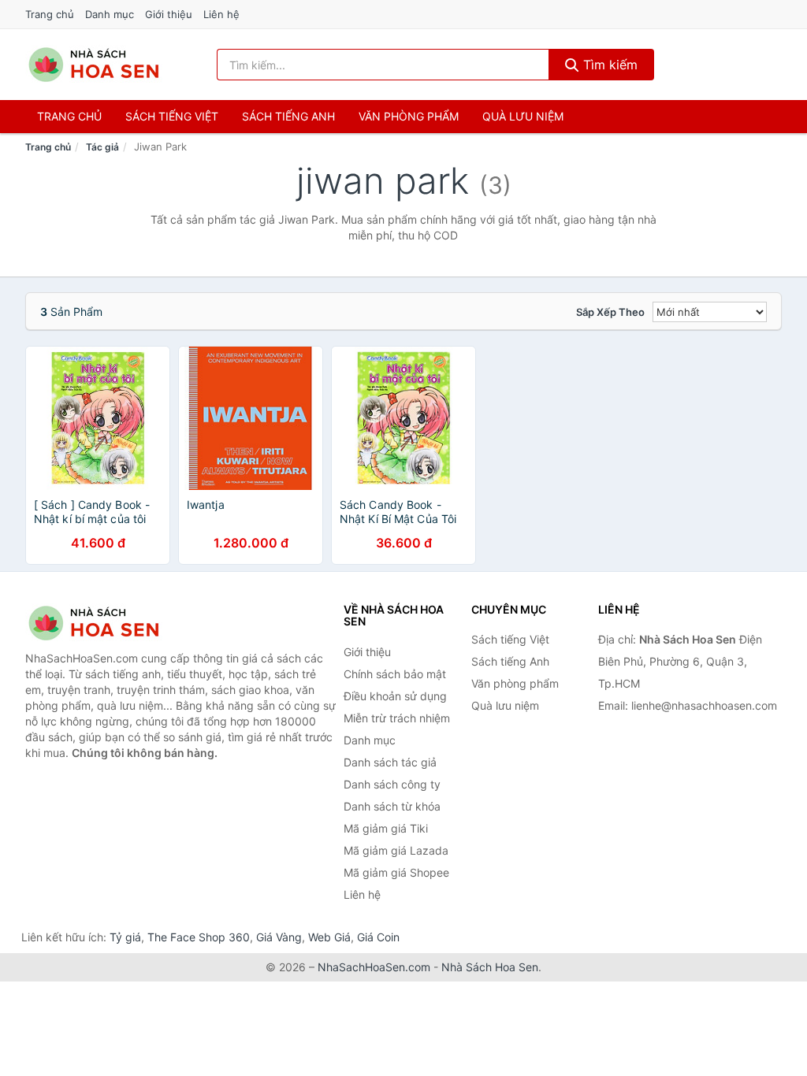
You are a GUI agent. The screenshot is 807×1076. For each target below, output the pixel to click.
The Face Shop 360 (198, 937)
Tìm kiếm (608, 64)
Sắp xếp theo (610, 312)
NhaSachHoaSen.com (374, 967)
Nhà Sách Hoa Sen (489, 967)
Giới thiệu (168, 14)
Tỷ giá (125, 937)
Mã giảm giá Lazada (396, 850)
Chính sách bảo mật (395, 674)
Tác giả (102, 147)
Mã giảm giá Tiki (386, 828)
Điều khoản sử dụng (395, 696)
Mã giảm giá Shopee (396, 872)
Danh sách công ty (392, 784)
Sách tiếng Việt (510, 639)
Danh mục (109, 14)
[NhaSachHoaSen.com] (93, 64)
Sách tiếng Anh (510, 661)
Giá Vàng (279, 937)
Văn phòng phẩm (409, 116)
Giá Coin (378, 937)
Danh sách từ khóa (392, 806)
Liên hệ (221, 14)
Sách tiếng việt (171, 116)
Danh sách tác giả (390, 762)
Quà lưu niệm (522, 116)
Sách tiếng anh (288, 116)
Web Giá (329, 937)
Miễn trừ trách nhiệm (397, 718)
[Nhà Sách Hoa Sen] (104, 623)
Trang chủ (49, 14)
